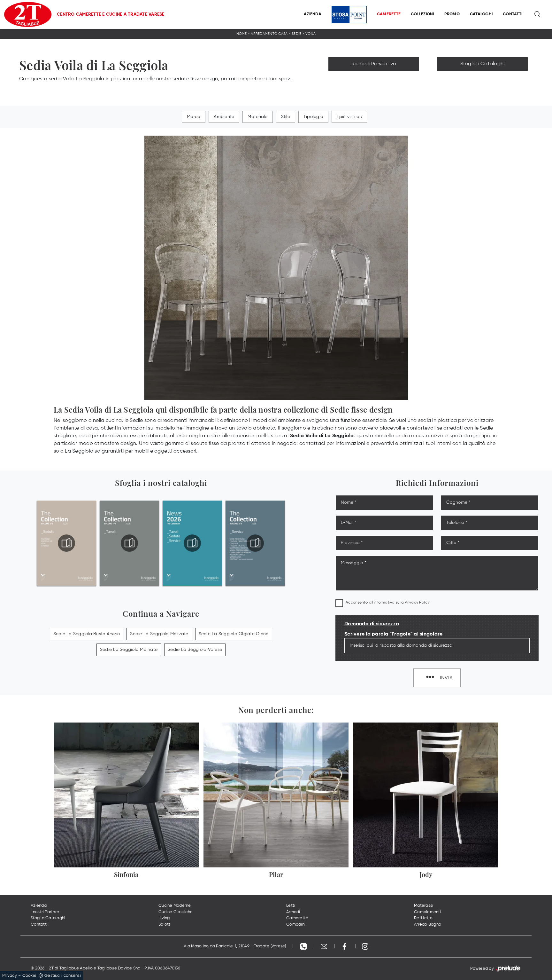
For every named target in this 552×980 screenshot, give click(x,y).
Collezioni (422, 14)
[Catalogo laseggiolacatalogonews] (192, 543)
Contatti (512, 14)
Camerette (389, 14)
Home (241, 34)
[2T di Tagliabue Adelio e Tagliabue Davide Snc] (28, 14)
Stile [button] (285, 117)
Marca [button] (193, 117)
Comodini (295, 924)
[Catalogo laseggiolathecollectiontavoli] (129, 543)
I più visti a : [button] (349, 117)
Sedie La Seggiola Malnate (128, 649)
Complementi (427, 912)
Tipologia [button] (313, 117)
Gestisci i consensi (62, 976)
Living (164, 918)
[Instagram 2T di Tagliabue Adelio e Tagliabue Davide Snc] (365, 946)
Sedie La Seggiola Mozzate (159, 634)
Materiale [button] (257, 117)
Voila (310, 34)
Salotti (165, 924)
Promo (452, 14)
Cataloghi (481, 14)
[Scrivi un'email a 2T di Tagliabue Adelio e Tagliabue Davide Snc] (324, 946)
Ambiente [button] (224, 117)
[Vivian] (373, 78)
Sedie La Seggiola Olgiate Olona (234, 634)
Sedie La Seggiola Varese (195, 649)
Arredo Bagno (427, 924)
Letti (290, 906)
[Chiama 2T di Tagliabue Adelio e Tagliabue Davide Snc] (304, 946)
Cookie (29, 976)
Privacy (9, 976)
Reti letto (423, 918)
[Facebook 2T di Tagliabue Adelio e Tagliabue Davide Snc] (345, 946)
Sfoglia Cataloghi (48, 918)
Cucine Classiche (175, 912)
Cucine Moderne (174, 906)
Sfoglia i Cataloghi (482, 64)
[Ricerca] (538, 14)
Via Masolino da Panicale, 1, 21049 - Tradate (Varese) (235, 946)
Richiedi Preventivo (373, 64)
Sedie (296, 34)
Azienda (312, 14)
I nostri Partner (45, 912)
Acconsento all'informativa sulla (388, 603)
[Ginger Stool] (482, 78)
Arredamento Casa (269, 34)
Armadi (293, 912)
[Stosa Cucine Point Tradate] (349, 14)
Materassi (423, 906)
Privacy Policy (417, 603)
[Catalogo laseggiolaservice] (255, 543)
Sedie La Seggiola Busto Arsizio (86, 634)
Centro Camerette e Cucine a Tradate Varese (111, 14)
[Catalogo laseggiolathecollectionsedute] (66, 543)
